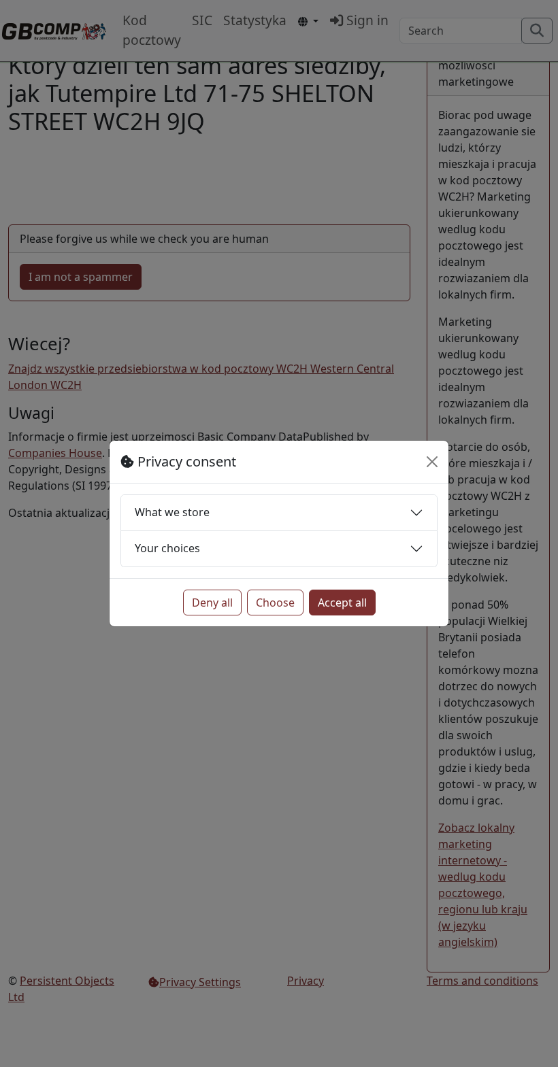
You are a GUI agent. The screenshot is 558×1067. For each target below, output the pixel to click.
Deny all (212, 602)
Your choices (167, 548)
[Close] (432, 462)
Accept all (342, 602)
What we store (172, 512)
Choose (275, 602)
